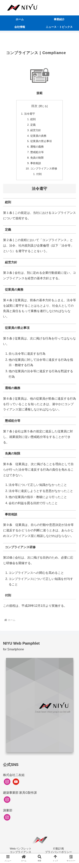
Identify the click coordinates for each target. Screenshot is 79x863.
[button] (70, 609)
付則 (39, 174)
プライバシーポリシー (58, 852)
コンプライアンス (20, 852)
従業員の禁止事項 (41, 141)
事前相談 (35, 163)
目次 (34, 106)
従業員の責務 (38, 135)
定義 (33, 124)
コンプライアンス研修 (43, 168)
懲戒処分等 (37, 152)
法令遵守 (29, 113)
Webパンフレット (20, 848)
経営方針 (35, 130)
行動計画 (58, 848)
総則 (33, 119)
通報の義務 (37, 146)
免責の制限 (37, 157)
